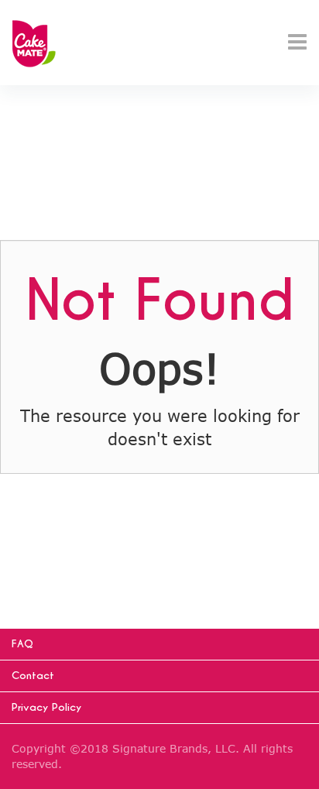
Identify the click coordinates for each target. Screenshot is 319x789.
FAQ (22, 643)
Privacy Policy (46, 707)
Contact (33, 675)
